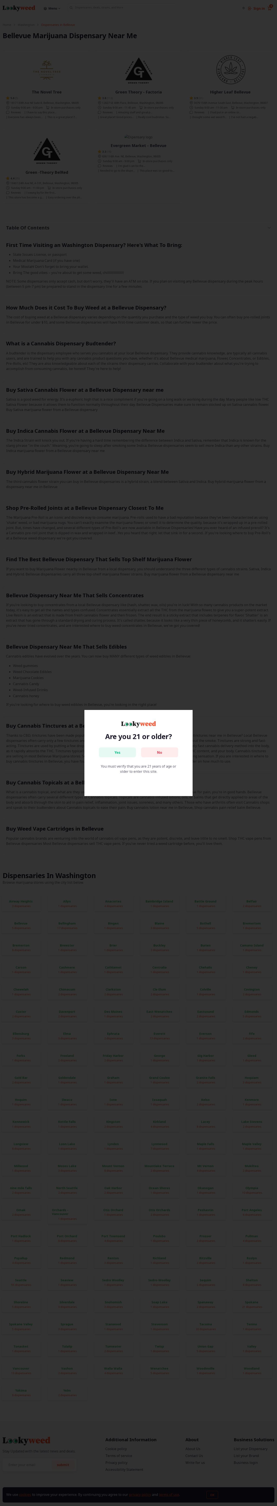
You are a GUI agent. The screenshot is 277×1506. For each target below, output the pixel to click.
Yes (117, 752)
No (159, 752)
